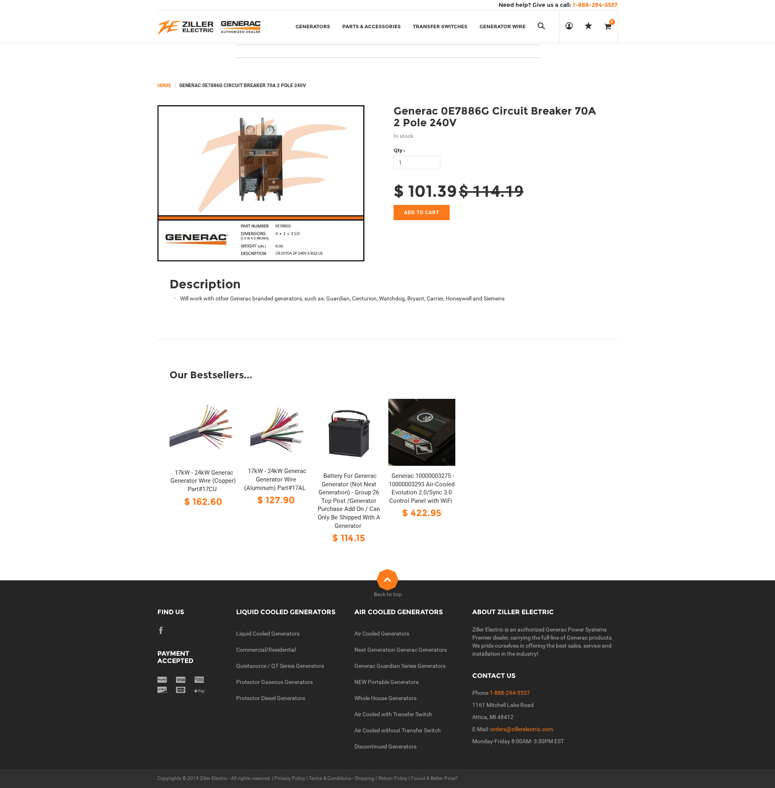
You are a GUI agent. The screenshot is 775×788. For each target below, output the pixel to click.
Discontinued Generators (385, 746)
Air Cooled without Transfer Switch (397, 730)
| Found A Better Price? (432, 778)
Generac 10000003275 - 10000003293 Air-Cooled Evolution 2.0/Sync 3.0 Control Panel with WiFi (422, 488)
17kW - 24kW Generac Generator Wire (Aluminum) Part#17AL (275, 479)
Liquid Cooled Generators (268, 633)
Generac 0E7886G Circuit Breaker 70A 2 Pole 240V (495, 116)
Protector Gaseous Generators (274, 682)
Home (164, 85)
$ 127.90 (276, 500)
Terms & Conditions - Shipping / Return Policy (358, 778)
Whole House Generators (385, 698)
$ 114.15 (348, 538)
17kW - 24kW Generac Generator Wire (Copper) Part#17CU (203, 481)
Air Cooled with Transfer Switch (393, 714)
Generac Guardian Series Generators (400, 666)
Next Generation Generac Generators (400, 649)
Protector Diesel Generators (270, 698)
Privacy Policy (289, 778)
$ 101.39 (425, 191)
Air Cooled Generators (381, 633)
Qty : (399, 150)
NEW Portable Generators (386, 682)
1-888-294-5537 (510, 693)
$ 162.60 (203, 501)
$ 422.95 (422, 513)
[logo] (209, 26)
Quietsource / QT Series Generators (280, 666)
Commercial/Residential (266, 649)
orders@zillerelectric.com (521, 729)
